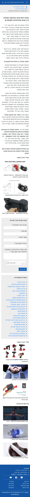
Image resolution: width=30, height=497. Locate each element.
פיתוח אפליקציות (19, 324)
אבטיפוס (22, 293)
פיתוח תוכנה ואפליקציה (17, 302)
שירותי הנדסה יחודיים (18, 327)
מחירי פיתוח (25, 488)
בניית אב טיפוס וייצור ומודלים (15, 320)
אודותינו (11, 481)
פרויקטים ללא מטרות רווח (16, 336)
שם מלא (24, 231)
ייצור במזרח (21, 295)
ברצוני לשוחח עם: (20, 243)
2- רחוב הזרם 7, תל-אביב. (21, 472)
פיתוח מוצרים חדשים (21, 9)
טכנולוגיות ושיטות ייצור (17, 333)
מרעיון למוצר (20, 289)
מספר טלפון (22, 237)
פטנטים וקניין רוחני (18, 291)
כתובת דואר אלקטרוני (19, 225)
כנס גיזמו (11, 485)
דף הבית (26, 481)
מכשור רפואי (21, 331)
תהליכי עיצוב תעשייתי (18, 304)
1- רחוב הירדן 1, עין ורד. (22, 470)
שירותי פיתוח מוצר (19, 322)
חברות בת (11, 483)
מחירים (22, 2)
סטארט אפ (21, 313)
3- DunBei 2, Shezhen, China (20, 474)
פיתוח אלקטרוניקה (19, 318)
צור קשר (6, 2)
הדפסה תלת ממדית (19, 316)
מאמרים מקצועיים (19, 7)
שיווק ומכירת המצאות (18, 309)
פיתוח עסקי (21, 311)
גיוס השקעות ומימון (18, 298)
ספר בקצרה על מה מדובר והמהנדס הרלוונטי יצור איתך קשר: (16, 250)
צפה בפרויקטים (14, 2)
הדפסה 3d (11, 488)
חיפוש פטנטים (20, 329)
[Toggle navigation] (26, 2)
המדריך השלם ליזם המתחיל (16, 286)
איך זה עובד (21, 282)
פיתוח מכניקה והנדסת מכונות (15, 300)
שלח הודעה (23, 269)
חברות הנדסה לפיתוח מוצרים (16, 307)
